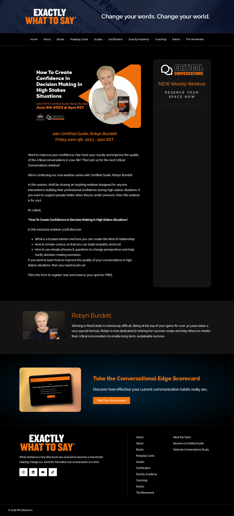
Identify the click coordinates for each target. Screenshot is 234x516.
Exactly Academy (139, 39)
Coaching (160, 39)
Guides (98, 39)
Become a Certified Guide (188, 443)
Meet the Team (182, 437)
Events (176, 39)
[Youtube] (43, 472)
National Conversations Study (191, 449)
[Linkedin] (33, 472)
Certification (115, 39)
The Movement (195, 39)
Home (33, 39)
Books (60, 39)
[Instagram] (23, 472)
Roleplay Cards (79, 39)
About (47, 39)
